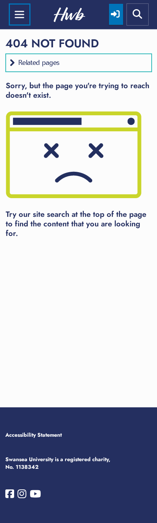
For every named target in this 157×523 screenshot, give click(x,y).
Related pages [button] (38, 62)
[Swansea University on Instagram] (22, 495)
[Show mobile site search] (138, 14)
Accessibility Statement (33, 435)
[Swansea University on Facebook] (9, 495)
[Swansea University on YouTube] (35, 495)
